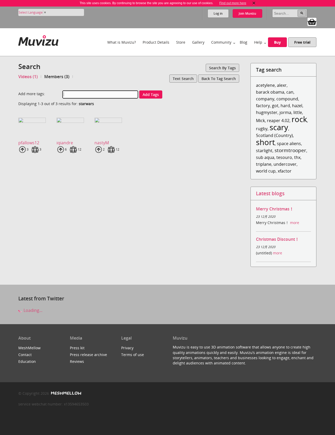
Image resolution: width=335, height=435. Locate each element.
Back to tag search (219, 78)
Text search (183, 78)
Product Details (156, 42)
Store (180, 42)
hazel (297, 105)
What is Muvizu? (121, 42)
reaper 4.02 (278, 120)
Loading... (32, 310)
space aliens (289, 143)
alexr (282, 85)
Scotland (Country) (274, 135)
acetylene (265, 85)
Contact (25, 354)
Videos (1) (28, 76)
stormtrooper (290, 150)
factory (263, 105)
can (289, 92)
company (265, 99)
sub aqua (265, 157)
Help (258, 42)
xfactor (285, 171)
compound (287, 99)
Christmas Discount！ (277, 239)
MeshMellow (29, 347)
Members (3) (56, 76)
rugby (261, 128)
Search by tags (222, 67)
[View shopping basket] (312, 21)
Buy (277, 42)
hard (285, 105)
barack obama (270, 92)
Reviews (77, 361)
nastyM (101, 143)
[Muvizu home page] (38, 39)
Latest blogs (270, 193)
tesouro (284, 157)
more (294, 222)
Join (247, 13)
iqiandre (65, 143)
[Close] (253, 3)
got (275, 105)
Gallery (198, 42)
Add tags (151, 94)
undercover (285, 164)
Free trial (302, 42)
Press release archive (88, 354)
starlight (264, 150)
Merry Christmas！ (275, 209)
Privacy (127, 347)
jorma (285, 112)
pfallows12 (28, 143)
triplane (263, 164)
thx (297, 157)
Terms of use (132, 354)
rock (299, 119)
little (297, 112)
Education (27, 361)
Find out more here (232, 3)
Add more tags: (31, 93)
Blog (243, 42)
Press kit (77, 347)
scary (279, 127)
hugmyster (266, 112)
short (265, 142)
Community (221, 42)
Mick (260, 120)
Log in (218, 13)
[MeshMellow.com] (65, 393)
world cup (266, 171)
